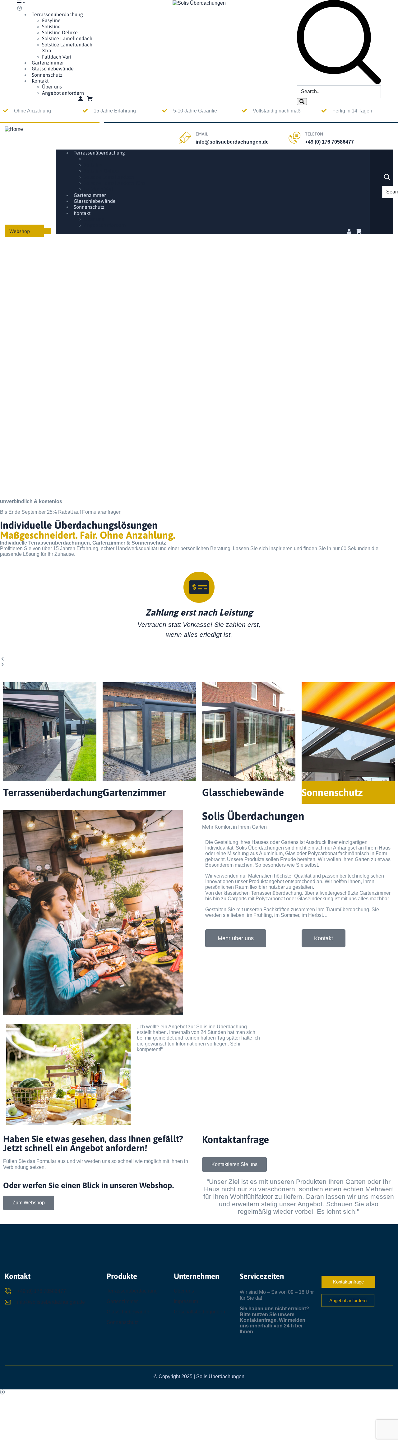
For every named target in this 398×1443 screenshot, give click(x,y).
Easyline (51, 20)
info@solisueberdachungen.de (232, 142)
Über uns (52, 86)
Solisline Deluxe (60, 32)
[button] (199, 659)
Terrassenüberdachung (57, 14)
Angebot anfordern (63, 93)
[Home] (14, 128)
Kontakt (40, 80)
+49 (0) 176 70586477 (329, 142)
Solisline (51, 26)
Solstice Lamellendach (67, 38)
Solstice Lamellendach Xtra (114, 183)
